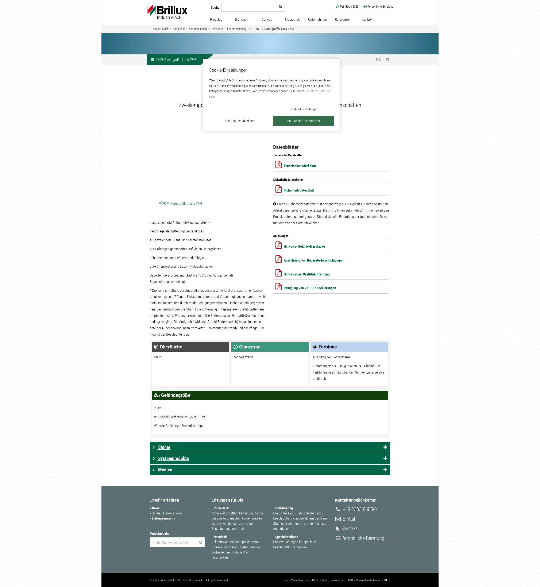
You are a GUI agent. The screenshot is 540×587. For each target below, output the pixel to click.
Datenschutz (319, 580)
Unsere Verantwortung (295, 580)
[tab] (270, 447)
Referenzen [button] (343, 19)
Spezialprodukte (286, 537)
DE (386, 580)
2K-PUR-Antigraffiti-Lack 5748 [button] (176, 60)
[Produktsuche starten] (201, 542)
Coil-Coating (283, 508)
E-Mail (348, 519)
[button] (382, 59)
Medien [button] (164, 469)
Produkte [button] (216, 19)
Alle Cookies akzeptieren (303, 121)
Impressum (337, 580)
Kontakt (349, 528)
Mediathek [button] (292, 19)
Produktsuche (159, 534)
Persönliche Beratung (362, 538)
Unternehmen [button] (317, 19)
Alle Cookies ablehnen (240, 121)
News (155, 508)
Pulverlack (221, 508)
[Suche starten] (280, 6)
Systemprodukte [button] (173, 458)
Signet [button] (163, 447)
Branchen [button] (241, 19)
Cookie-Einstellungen (368, 580)
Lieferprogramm (163, 518)
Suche (215, 7)
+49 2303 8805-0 (359, 509)
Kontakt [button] (367, 19)
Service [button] (267, 19)
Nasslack (220, 537)
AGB (350, 580)
